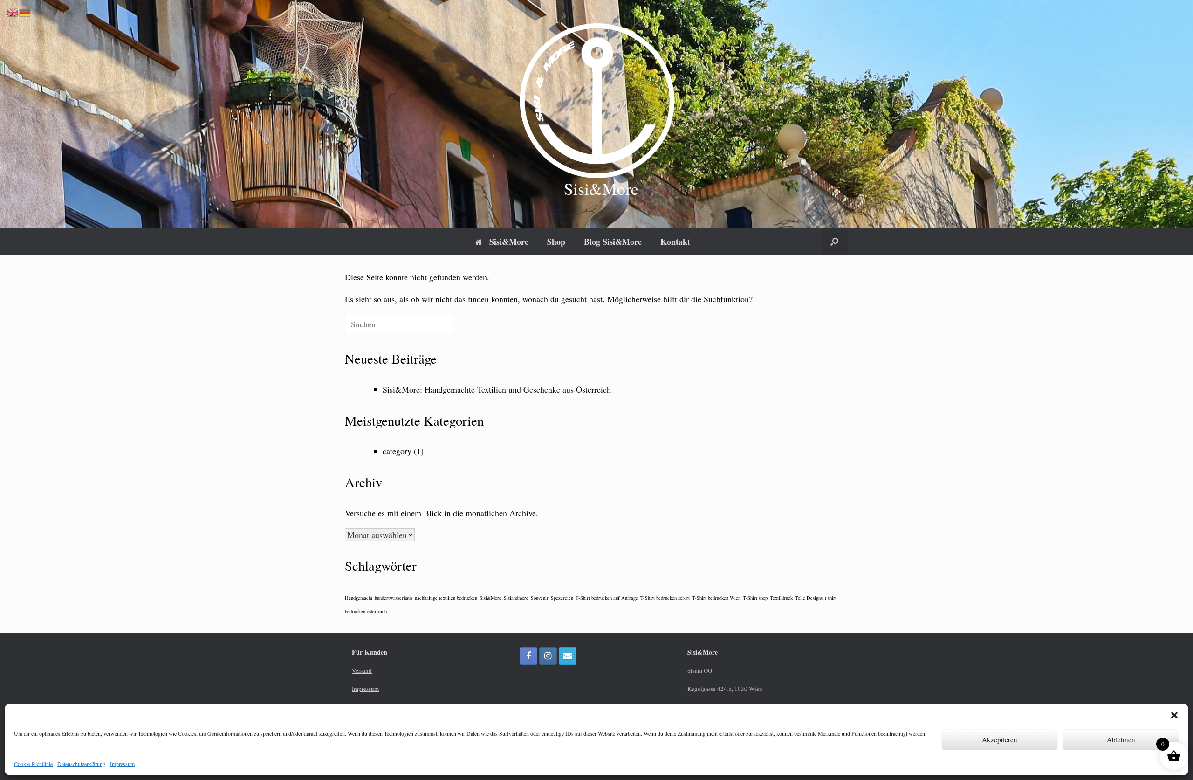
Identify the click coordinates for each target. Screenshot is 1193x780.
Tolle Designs (809, 597)
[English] (13, 11)
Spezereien (562, 597)
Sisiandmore (516, 597)
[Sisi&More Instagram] (548, 656)
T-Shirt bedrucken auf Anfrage (607, 597)
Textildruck (781, 597)
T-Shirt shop (755, 597)
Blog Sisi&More (613, 241)
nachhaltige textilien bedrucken (446, 597)
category (397, 450)
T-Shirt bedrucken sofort (665, 597)
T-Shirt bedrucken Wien (716, 597)
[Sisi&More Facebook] (528, 656)
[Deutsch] (25, 11)
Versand (362, 670)
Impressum (122, 763)
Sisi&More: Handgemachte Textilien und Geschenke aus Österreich (497, 389)
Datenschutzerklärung (81, 763)
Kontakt (675, 241)
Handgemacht (358, 597)
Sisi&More (508, 241)
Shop (556, 241)
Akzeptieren (999, 739)
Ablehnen (1121, 739)
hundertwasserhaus (393, 597)
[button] (1174, 715)
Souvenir (540, 597)
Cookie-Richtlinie (33, 763)
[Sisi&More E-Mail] (567, 656)
